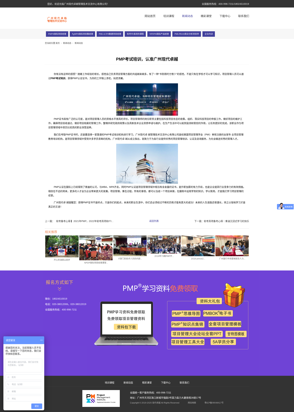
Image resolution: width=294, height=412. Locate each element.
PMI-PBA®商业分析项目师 (187, 34)
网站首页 (150, 16)
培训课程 (168, 16)
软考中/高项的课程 (135, 34)
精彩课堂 (206, 16)
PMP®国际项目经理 (57, 34)
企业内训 (209, 34)
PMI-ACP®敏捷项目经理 (110, 34)
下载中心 (224, 16)
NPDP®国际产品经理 (159, 34)
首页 (58, 43)
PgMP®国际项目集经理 (82, 34)
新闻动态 (187, 16)
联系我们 (243, 16)
